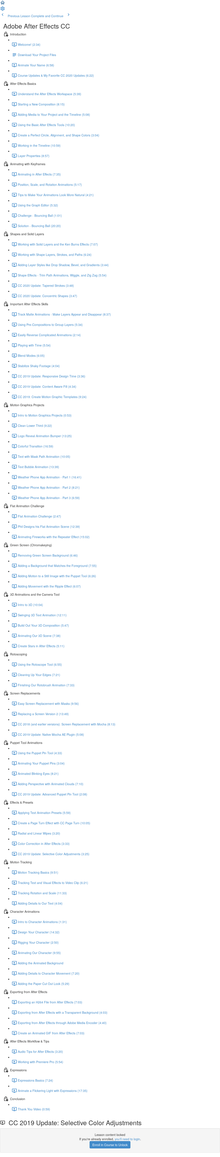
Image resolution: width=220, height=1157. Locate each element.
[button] (2, 4)
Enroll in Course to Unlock (110, 1145)
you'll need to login (127, 1139)
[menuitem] (2, 10)
